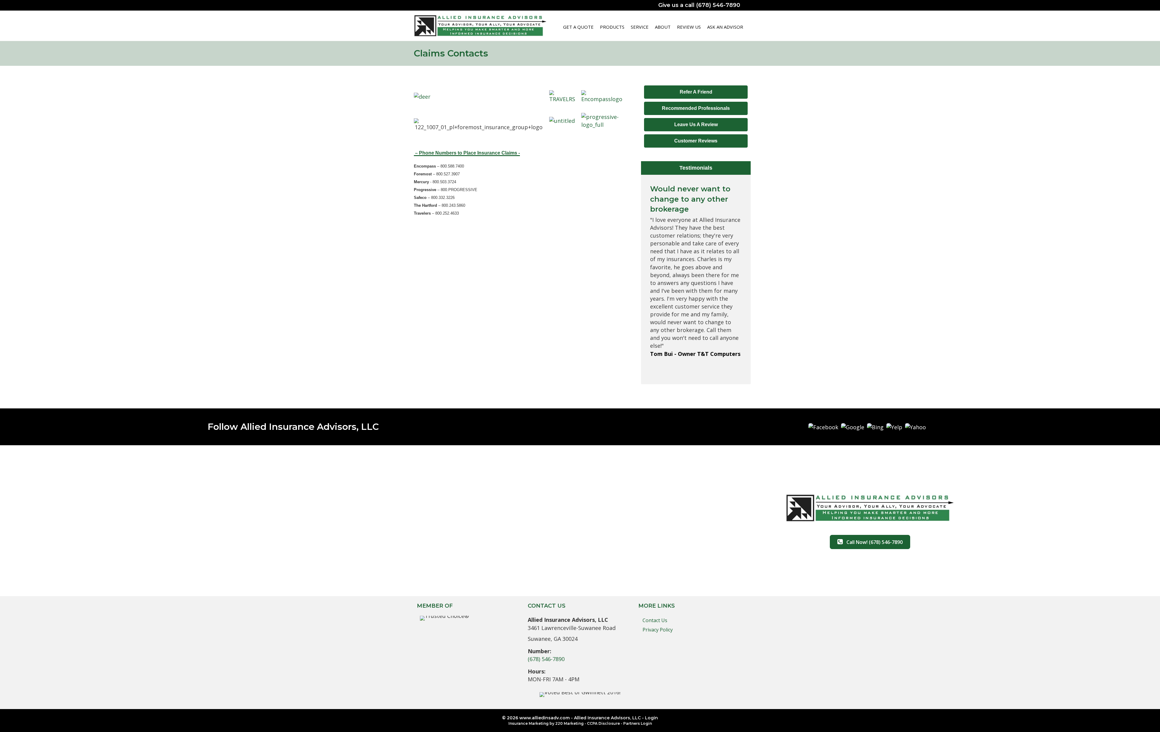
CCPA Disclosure (603, 723)
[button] (696, 92)
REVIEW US (689, 27)
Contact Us (655, 620)
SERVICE (640, 27)
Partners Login (637, 723)
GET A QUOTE (578, 27)
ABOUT (663, 27)
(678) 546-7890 (546, 659)
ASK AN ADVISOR (725, 27)
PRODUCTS (612, 27)
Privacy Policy (658, 629)
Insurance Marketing (528, 723)
